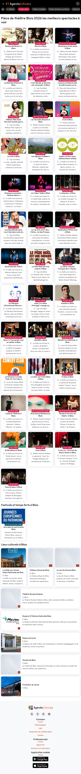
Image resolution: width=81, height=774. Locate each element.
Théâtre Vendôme (39, 9)
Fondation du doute (30, 684)
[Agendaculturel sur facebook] (37, 714)
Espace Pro (41, 745)
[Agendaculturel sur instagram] (43, 714)
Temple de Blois (29, 660)
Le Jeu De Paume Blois (66, 570)
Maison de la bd (29, 638)
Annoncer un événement (40, 748)
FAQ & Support (40, 725)
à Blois (13, 47)
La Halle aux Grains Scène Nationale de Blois (13, 571)
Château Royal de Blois (39, 570)
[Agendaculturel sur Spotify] (49, 714)
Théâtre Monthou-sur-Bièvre (59, 9)
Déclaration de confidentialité (40, 732)
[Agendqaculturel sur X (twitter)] (32, 714)
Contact (40, 735)
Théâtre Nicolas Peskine (32, 594)
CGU (40, 728)
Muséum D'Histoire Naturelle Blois (36, 616)
